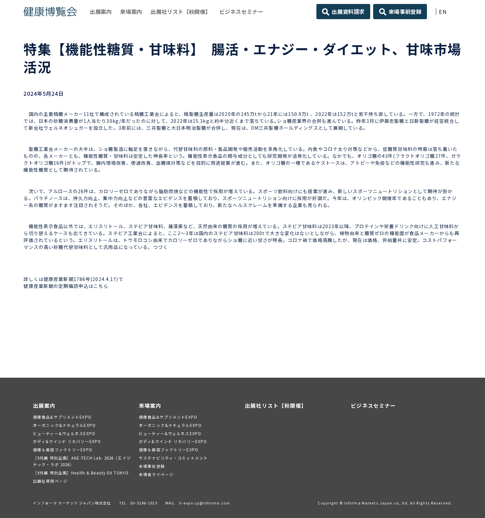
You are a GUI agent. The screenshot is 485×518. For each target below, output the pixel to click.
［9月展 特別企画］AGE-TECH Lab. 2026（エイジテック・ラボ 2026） (82, 461)
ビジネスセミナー (241, 12)
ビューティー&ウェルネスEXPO (64, 433)
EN (443, 12)
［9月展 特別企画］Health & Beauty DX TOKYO (81, 472)
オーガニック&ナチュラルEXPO (64, 425)
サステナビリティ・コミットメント (173, 458)
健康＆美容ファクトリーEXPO (62, 449)
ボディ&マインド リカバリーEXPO (67, 441)
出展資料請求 (348, 12)
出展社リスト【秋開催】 (180, 12)
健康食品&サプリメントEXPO (62, 417)
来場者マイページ (156, 474)
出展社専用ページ (50, 481)
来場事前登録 (405, 12)
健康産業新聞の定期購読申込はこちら (65, 286)
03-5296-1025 (143, 502)
